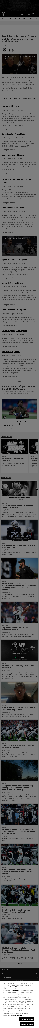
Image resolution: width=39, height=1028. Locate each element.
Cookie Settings (19, 1015)
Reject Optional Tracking (26, 1019)
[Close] (36, 984)
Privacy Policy (16, 990)
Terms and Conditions (16, 987)
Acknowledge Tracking (27, 1024)
